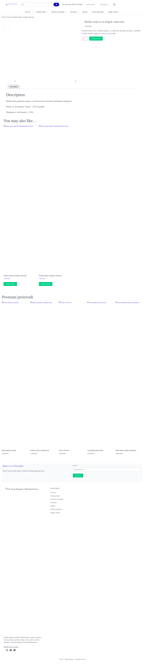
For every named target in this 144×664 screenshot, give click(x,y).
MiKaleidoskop (69, 659)
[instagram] (6, 650)
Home (4, 17)
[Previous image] (14, 81)
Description (14, 87)
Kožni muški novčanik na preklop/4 (126, 450)
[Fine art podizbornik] (32, 11)
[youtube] (14, 650)
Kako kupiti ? (91, 4)
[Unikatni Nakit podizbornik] (47, 11)
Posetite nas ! (104, 4)
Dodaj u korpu (96, 38)
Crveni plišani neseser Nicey (95, 450)
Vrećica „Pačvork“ (64, 450)
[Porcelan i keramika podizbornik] (66, 11)
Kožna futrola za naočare (9, 450)
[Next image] (75, 81)
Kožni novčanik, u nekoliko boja (39, 450)
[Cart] (114, 4)
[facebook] (10, 650)
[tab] (14, 87)
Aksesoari (9, 17)
